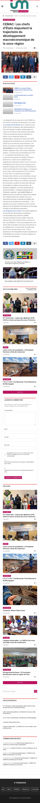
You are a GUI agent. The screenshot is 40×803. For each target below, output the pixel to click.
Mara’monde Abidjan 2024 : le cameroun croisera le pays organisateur (18, 743)
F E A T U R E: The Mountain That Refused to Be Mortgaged (19, 383)
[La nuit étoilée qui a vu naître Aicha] (8, 97)
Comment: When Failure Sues (14, 610)
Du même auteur (31, 289)
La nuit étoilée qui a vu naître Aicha (23, 96)
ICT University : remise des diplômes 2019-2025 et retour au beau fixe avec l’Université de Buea (20, 319)
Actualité (7, 315)
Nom (6, 429)
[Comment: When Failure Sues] (20, 595)
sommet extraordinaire (13, 125)
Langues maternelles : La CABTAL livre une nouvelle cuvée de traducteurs (19, 641)
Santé (6, 347)
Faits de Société (9, 15)
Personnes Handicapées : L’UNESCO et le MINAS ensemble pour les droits (19, 753)
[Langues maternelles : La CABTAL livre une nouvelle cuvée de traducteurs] (20, 625)
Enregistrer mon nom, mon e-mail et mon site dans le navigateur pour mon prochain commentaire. (20, 454)
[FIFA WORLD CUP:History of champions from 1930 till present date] (8, 111)
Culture (6, 637)
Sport (5, 789)
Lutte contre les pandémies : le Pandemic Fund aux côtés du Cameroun (18, 351)
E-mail (6, 437)
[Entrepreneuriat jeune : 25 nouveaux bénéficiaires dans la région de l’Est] (20, 657)
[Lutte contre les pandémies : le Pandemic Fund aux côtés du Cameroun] (20, 335)
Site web (6, 445)
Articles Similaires (31, 288)
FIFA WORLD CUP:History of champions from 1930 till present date (25, 110)
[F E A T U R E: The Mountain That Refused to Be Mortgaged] (20, 367)
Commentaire (8, 410)
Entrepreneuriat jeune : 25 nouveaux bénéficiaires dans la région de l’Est (16, 673)
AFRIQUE (12, 789)
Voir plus (20, 392)
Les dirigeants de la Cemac (12, 211)
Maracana (22, 789)
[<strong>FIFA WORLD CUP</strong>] (8, 104)
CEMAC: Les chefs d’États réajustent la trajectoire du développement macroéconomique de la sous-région (24, 89)
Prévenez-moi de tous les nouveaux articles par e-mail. (19, 471)
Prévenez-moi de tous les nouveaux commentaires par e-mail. (19, 462)
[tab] (31, 288)
